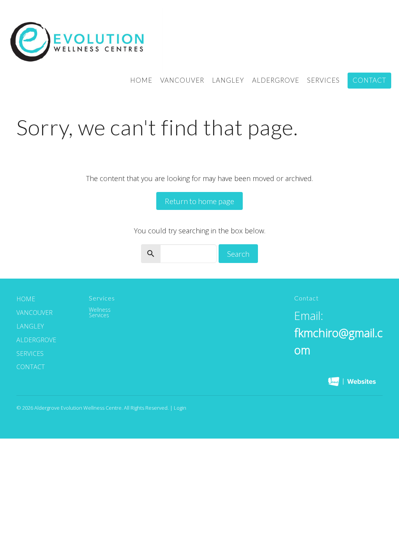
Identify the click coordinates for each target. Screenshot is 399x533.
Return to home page (199, 201)
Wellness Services (100, 312)
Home (141, 80)
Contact (369, 80)
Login (180, 407)
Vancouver (182, 80)
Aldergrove (275, 80)
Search (238, 253)
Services (323, 80)
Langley (228, 80)
